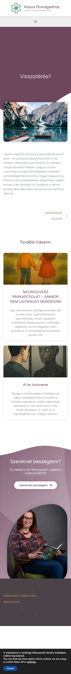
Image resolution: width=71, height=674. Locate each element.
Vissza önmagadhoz (42, 7)
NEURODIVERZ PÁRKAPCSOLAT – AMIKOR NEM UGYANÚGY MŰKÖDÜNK (35, 297)
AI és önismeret (35, 385)
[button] (35, 614)
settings (31, 662)
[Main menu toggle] (35, 21)
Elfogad (10, 668)
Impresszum (11, 601)
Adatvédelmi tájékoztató (19, 595)
